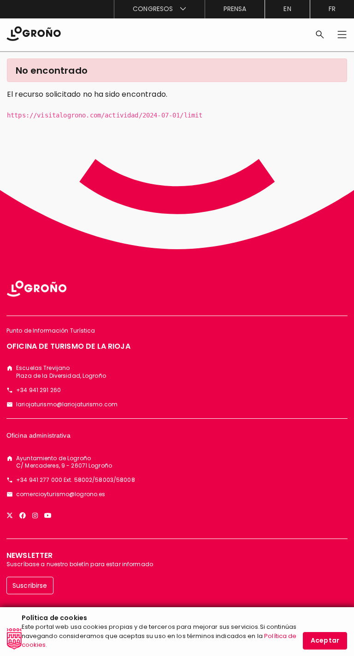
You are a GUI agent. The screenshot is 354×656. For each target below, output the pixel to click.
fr (332, 8)
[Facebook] (22, 515)
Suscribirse (29, 585)
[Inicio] (33, 33)
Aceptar (325, 640)
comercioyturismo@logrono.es (60, 494)
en (287, 8)
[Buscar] (319, 34)
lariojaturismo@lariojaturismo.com (67, 404)
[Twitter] (9, 515)
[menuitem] (159, 9)
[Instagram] (35, 515)
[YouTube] (48, 515)
